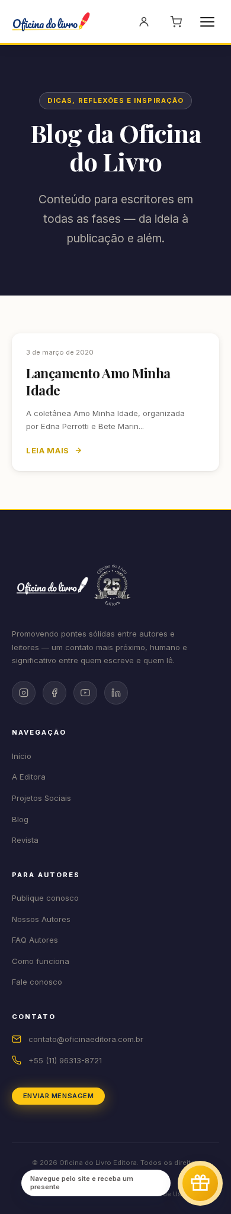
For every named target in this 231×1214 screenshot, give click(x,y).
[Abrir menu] (207, 21)
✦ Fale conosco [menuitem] (115, 666)
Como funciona (40, 961)
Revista (25, 840)
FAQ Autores (35, 939)
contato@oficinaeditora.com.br (85, 1039)
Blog (20, 819)
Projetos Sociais (41, 798)
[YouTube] (85, 693)
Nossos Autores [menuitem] (115, 601)
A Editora (29, 776)
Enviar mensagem (58, 1096)
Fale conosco (37, 981)
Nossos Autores (41, 919)
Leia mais (47, 450)
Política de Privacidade (83, 1194)
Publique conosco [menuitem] (116, 571)
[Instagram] (24, 693)
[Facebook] (54, 693)
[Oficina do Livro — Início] (51, 22)
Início (21, 756)
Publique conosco (45, 898)
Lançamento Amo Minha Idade (98, 381)
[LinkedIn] (116, 693)
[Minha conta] (143, 21)
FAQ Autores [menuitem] (116, 631)
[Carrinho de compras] (175, 21)
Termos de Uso (161, 1194)
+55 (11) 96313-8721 (65, 1060)
